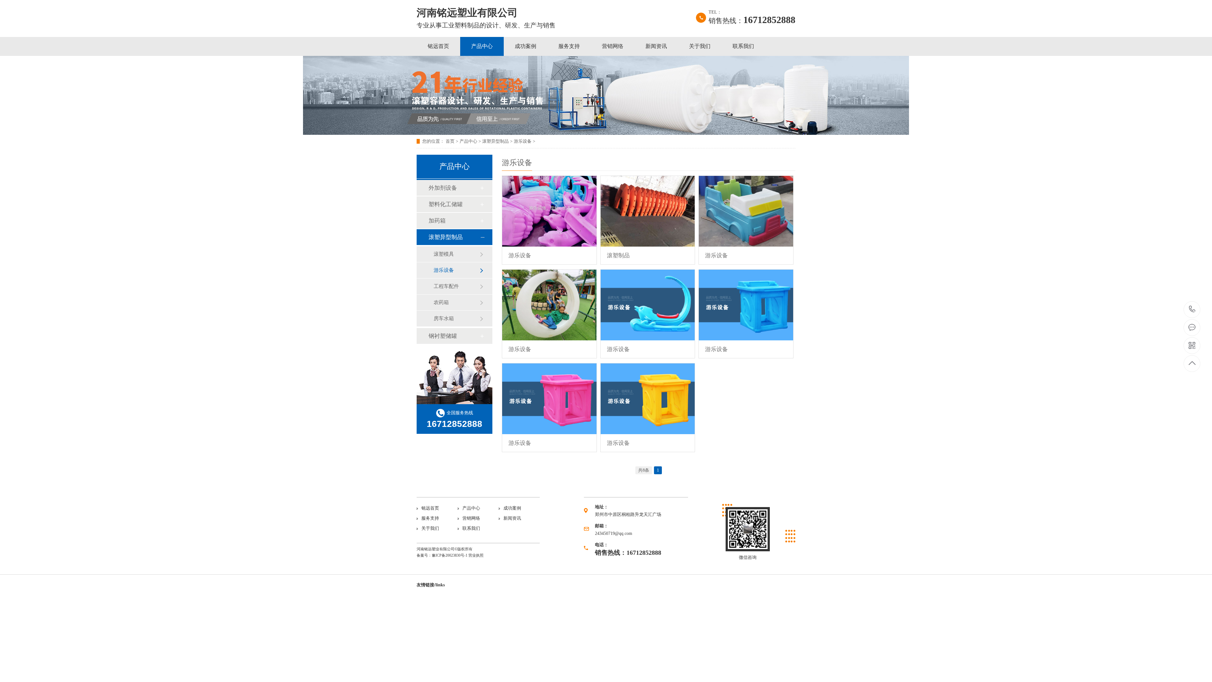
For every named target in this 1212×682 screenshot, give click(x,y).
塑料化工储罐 (446, 204)
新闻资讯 (656, 46)
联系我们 (743, 46)
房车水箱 (444, 318)
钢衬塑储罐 (443, 336)
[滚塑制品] (648, 211)
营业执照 (476, 555)
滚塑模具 (444, 254)
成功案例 (525, 46)
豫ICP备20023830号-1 (449, 555)
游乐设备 (523, 141)
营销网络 (612, 46)
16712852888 (1192, 309)
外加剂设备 (443, 188)
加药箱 (437, 221)
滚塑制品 (618, 255)
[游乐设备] (549, 211)
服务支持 (569, 46)
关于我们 (699, 46)
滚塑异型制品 (495, 141)
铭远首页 (438, 46)
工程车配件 (446, 286)
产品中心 (482, 46)
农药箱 (441, 302)
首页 (450, 141)
